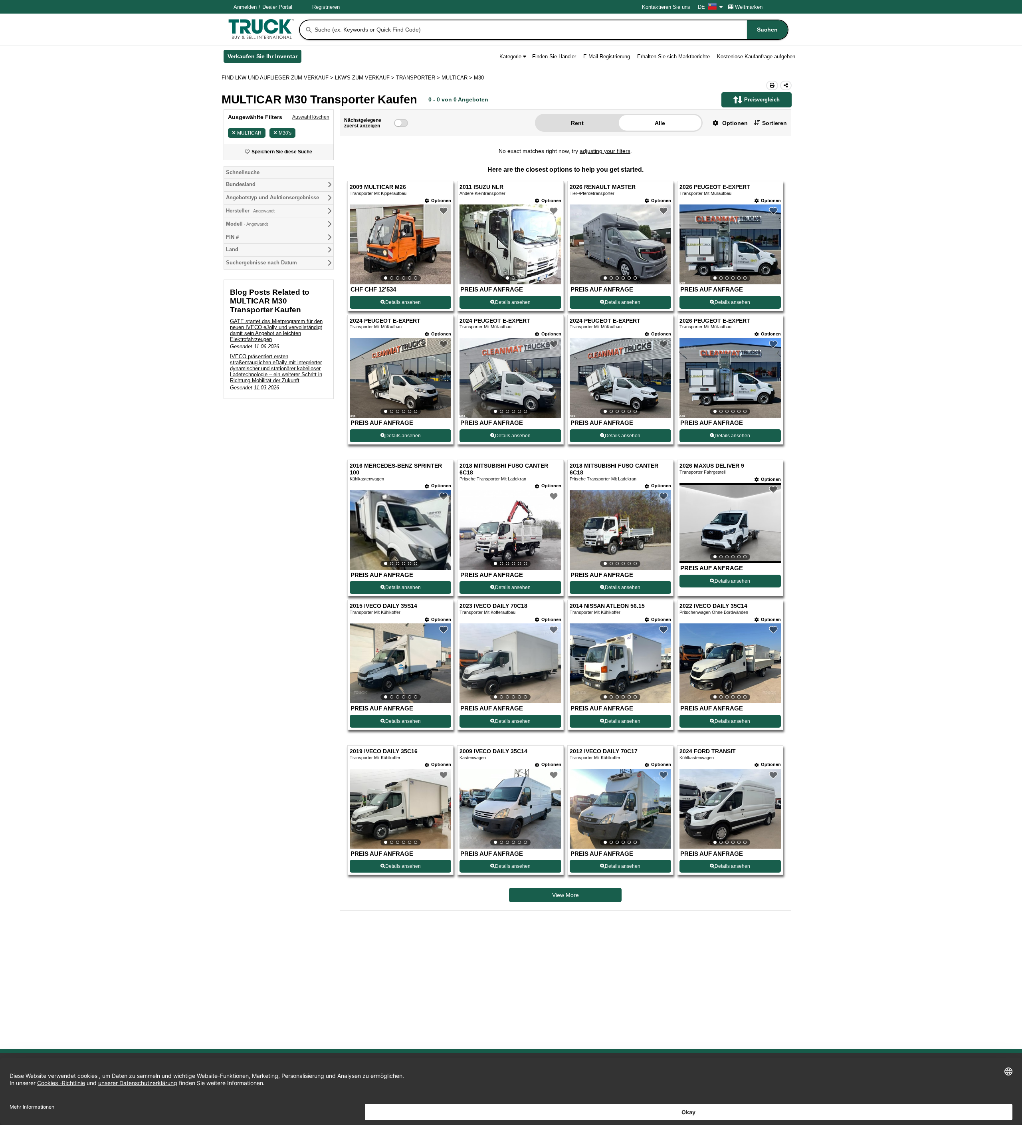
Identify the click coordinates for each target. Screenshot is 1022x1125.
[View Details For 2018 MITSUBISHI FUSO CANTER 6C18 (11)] (620, 530)
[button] (727, 123)
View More (565, 895)
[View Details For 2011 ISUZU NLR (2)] (510, 244)
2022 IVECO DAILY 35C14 (713, 606)
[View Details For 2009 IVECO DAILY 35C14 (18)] (510, 809)
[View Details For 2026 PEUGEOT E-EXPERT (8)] (730, 378)
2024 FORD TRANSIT (707, 751)
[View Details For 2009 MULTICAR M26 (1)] (400, 244)
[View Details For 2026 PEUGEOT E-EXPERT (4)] (730, 244)
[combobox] (550, 29)
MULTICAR (249, 133)
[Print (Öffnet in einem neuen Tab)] (772, 85)
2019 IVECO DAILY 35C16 (384, 751)
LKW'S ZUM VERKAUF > (365, 78)
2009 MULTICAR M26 (378, 187)
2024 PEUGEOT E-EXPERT (385, 321)
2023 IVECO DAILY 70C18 (493, 606)
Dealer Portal (277, 7)
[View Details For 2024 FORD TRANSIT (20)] (730, 809)
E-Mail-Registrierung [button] (606, 57)
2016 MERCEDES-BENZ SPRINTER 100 (396, 469)
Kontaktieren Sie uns (666, 7)
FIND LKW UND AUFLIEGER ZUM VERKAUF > (278, 78)
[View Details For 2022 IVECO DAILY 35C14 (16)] (730, 663)
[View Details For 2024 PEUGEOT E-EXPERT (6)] (510, 378)
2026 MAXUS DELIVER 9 (711, 466)
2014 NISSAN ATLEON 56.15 (607, 606)
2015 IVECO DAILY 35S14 (383, 606)
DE (701, 7)
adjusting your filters (605, 151)
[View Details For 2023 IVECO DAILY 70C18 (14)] (510, 663)
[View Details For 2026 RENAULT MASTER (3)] (620, 244)
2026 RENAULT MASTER (603, 187)
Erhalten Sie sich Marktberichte (673, 57)
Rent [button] (577, 123)
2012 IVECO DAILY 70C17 (604, 751)
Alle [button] (660, 123)
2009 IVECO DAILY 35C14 (493, 751)
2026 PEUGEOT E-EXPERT (714, 187)
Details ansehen (403, 302)
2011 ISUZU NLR (481, 187)
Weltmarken (749, 7)
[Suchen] (309, 30)
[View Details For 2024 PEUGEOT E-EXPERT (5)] (400, 378)
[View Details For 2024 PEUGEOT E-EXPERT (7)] (620, 378)
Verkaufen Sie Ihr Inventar (264, 58)
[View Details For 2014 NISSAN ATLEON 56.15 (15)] (620, 663)
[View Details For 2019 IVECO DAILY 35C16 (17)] (400, 809)
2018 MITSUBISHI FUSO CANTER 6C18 (504, 469)
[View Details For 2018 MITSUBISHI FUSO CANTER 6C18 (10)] (510, 530)
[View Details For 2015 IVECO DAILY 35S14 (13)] (400, 663)
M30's (285, 133)
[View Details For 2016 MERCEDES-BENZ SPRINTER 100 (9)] (400, 530)
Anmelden (245, 7)
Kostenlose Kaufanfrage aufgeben (756, 57)
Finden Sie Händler (554, 57)
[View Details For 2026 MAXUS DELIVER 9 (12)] (730, 523)
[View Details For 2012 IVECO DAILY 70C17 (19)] (620, 809)
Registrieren (326, 7)
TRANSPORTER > (419, 78)
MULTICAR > (458, 78)
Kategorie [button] (510, 57)
